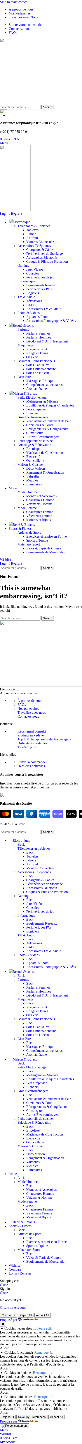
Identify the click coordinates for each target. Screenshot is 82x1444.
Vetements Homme (39, 504)
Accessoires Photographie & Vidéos (51, 321)
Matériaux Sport (28, 544)
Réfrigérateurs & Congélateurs (47, 429)
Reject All (26, 1315)
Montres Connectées (40, 242)
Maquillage (25, 345)
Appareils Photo (37, 317)
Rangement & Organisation (45, 472)
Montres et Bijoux (38, 520)
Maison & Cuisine (30, 464)
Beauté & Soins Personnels (36, 361)
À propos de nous (29, 700)
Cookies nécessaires (18, 1328)
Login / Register (20, 1273)
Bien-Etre (24, 377)
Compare (15, 1269)
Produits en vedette (30, 735)
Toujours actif (42, 1328)
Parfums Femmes (38, 333)
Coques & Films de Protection (47, 261)
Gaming (23, 265)
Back (21, 844)
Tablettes (32, 230)
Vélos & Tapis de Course (43, 548)
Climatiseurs (34, 433)
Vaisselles (33, 476)
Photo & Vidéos (28, 313)
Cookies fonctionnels (18, 1352)
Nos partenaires (28, 708)
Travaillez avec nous (31, 712)
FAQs (21, 704)
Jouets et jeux (26, 747)
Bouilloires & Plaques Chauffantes (50, 405)
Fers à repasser (36, 409)
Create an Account (13, 1307)
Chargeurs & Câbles (40, 249)
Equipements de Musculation (46, 552)
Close (4, 1285)
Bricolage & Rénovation (34, 445)
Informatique (26, 281)
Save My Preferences (32, 1417)
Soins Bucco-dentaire (41, 369)
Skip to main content (14, 2)
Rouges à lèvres (37, 353)
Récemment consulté (31, 731)
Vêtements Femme (39, 516)
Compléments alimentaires (44, 385)
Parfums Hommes (38, 337)
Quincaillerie (35, 460)
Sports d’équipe (37, 540)
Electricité (33, 456)
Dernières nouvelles (31, 766)
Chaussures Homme (40, 500)
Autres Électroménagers (42, 437)
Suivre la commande (31, 762)
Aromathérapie (36, 388)
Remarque (41, 1352)
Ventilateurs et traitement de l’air (48, 421)
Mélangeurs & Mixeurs (42, 401)
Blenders (32, 413)
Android (32, 238)
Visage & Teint (36, 349)
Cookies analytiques (18, 1372)
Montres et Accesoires (41, 496)
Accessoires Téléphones (34, 246)
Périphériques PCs (39, 289)
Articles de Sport (29, 532)
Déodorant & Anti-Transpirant (47, 341)
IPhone (31, 234)
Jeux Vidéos (34, 269)
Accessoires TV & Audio (43, 309)
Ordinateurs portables (32, 743)
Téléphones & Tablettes (33, 226)
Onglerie (32, 357)
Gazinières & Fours (39, 425)
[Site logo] (15, 210)
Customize (8, 1315)
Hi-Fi (30, 305)
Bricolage (33, 449)
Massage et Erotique (40, 381)
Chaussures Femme (39, 512)
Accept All (42, 1315)
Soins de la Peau (37, 373)
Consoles (32, 273)
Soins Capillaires (37, 365)
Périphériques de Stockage (44, 253)
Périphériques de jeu (40, 277)
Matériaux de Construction (44, 453)
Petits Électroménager (32, 397)
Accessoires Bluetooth (41, 257)
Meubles (32, 480)
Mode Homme (27, 492)
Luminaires (34, 484)
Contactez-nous (28, 716)
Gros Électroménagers (32, 417)
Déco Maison (35, 468)
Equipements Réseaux (41, 285)
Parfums (23, 329)
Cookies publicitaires (18, 1397)
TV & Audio (26, 297)
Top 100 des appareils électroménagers (44, 739)
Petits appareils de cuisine (35, 441)
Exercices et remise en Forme (46, 536)
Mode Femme (27, 508)
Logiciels (32, 293)
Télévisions (34, 301)
